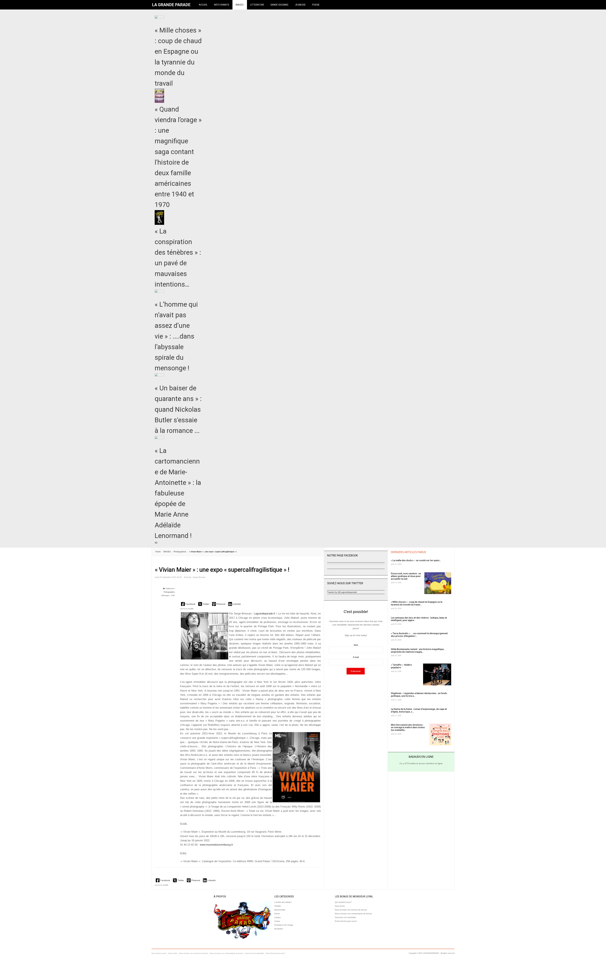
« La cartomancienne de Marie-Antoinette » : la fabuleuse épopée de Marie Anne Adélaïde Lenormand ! (178, 493)
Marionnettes (279, 910)
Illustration (278, 929)
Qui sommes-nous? (343, 902)
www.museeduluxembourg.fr (216, 844)
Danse (277, 914)
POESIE (316, 4)
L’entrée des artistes (282, 902)
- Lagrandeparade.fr (264, 613)
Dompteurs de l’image (283, 925)
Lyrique (277, 917)
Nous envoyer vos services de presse (351, 910)
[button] (188, 604)
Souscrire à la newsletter (345, 917)
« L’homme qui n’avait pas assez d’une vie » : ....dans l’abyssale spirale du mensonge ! (176, 336)
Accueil (203, 4)
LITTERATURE (257, 4)
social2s (190, 609)
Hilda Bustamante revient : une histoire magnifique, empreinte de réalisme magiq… (417, 650)
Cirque (277, 921)
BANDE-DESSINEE (279, 4)
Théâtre (277, 906)
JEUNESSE (300, 4)
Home (158, 552)
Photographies (180, 552)
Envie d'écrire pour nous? (346, 921)
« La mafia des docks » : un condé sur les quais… (416, 560)
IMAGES (240, 4)
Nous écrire (340, 906)
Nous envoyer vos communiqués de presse (353, 914)
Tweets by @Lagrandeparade (342, 592)
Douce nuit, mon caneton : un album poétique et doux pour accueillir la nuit (406, 576)
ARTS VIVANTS (221, 4)
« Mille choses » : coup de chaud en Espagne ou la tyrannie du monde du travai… (416, 603)
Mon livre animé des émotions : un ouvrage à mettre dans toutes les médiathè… (408, 727)
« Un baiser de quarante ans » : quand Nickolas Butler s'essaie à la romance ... (178, 409)
